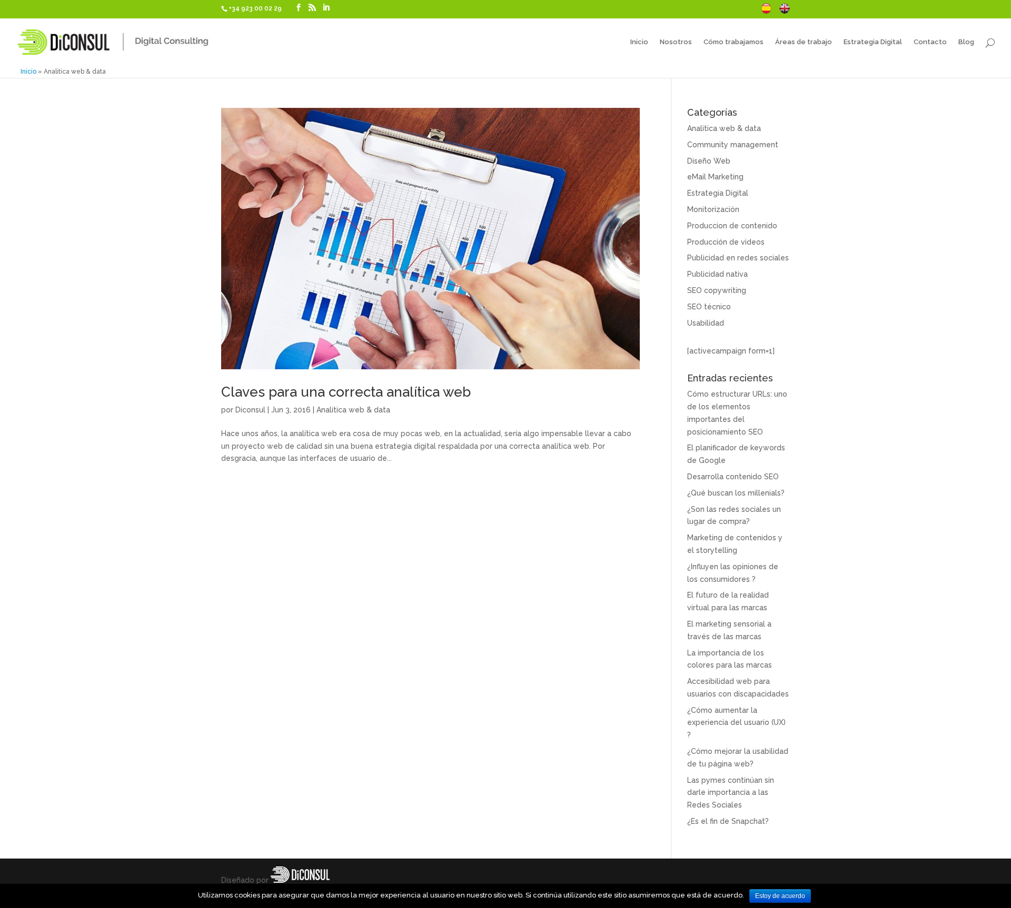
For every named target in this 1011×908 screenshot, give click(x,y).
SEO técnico (709, 306)
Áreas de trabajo (803, 42)
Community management (732, 144)
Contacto (930, 42)
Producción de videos (726, 242)
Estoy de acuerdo (780, 896)
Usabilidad (705, 323)
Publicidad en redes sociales (738, 258)
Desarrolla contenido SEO (733, 476)
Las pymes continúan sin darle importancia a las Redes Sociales (730, 793)
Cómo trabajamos (733, 42)
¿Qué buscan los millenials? (736, 493)
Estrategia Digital (873, 42)
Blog (966, 42)
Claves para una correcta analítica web (346, 392)
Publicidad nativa (717, 274)
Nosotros (676, 42)
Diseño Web (708, 161)
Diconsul (250, 410)
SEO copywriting (716, 290)
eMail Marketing (715, 177)
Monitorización (713, 209)
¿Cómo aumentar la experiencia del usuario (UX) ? (736, 723)
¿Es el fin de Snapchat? (728, 821)
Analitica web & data (353, 410)
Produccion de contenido (732, 225)
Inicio (639, 42)
